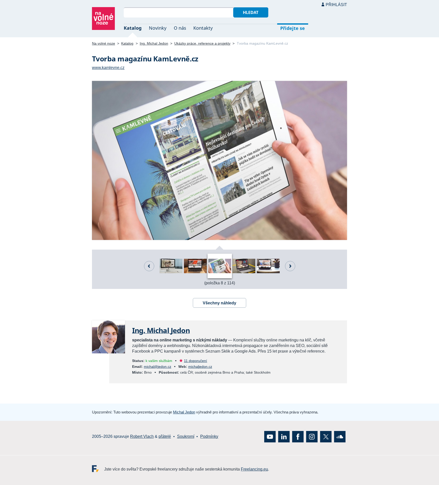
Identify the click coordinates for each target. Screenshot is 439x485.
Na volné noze (103, 43)
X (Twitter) (326, 436)
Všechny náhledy (219, 303)
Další (290, 266)
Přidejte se (292, 28)
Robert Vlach (142, 436)
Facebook (298, 436)
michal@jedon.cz (157, 367)
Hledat (250, 12)
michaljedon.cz (200, 367)
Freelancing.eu (98, 468)
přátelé (165, 436)
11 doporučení (195, 361)
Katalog (133, 28)
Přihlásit (336, 5)
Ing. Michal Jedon (154, 43)
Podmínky (209, 436)
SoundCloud (340, 436)
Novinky (157, 28)
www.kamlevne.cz (108, 67)
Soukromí (185, 436)
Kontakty (203, 28)
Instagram (312, 436)
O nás (180, 28)
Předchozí (149, 266)
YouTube (270, 436)
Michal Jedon (184, 412)
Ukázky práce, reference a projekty (202, 43)
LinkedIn (284, 436)
